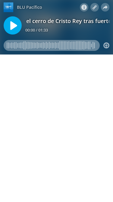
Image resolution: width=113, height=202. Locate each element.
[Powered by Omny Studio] (106, 45)
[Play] (13, 25)
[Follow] (94, 7)
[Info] (84, 7)
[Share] (105, 7)
